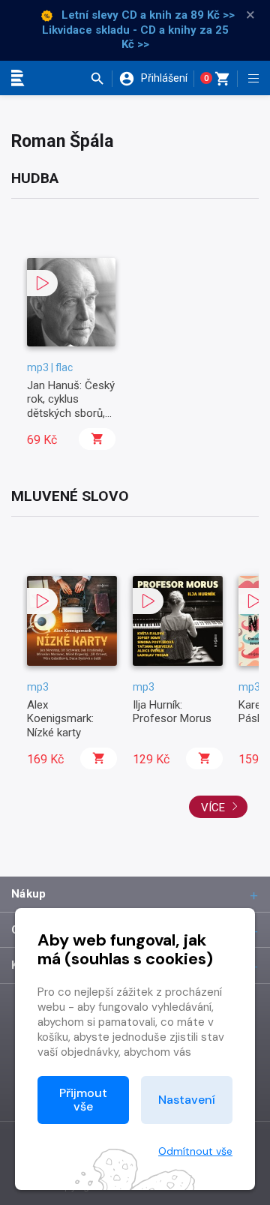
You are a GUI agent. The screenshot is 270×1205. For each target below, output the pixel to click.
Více (214, 807)
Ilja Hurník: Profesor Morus (172, 711)
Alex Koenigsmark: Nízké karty (60, 718)
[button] (100, 78)
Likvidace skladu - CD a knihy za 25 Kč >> (135, 37)
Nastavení (186, 1100)
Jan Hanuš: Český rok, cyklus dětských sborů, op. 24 (71, 406)
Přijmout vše (83, 1099)
